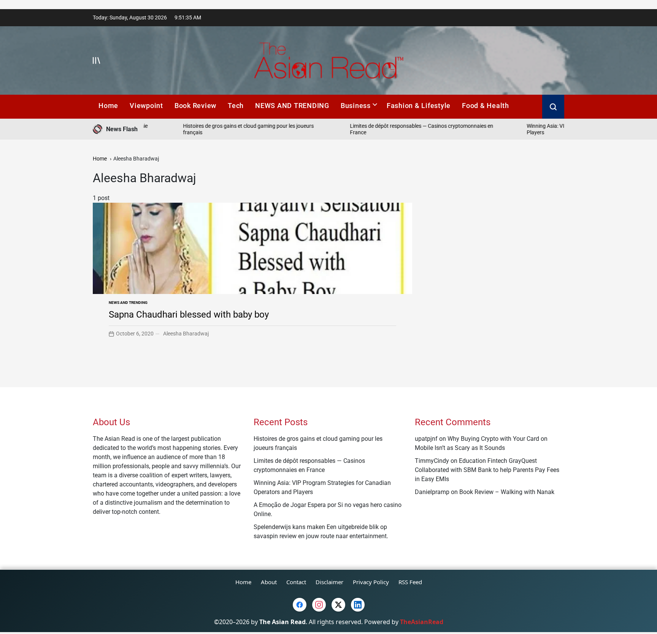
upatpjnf (426, 438)
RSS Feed (410, 582)
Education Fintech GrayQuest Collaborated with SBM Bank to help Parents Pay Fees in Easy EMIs (487, 470)
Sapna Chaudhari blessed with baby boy (189, 314)
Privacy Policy (371, 582)
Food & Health (485, 106)
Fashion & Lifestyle (419, 106)
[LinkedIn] (358, 605)
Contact (296, 582)
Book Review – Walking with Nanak (506, 492)
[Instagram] (319, 605)
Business (356, 106)
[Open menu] (96, 60)
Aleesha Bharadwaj (186, 334)
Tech (236, 106)
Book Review (195, 106)
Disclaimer (329, 582)
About (269, 582)
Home (108, 106)
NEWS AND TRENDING (292, 106)
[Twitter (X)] (338, 605)
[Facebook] (299, 605)
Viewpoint (146, 106)
